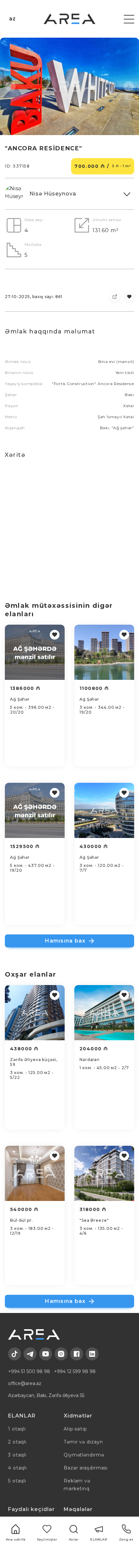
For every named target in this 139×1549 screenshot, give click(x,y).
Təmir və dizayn (83, 1442)
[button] (10, 86)
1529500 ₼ (25, 846)
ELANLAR (98, 1539)
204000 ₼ (94, 1049)
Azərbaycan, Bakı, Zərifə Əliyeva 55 (46, 1395)
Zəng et (126, 1539)
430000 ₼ (94, 846)
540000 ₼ (24, 1209)
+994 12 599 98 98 (75, 1371)
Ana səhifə (16, 1539)
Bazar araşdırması (86, 1468)
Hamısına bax (65, 941)
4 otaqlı (17, 1468)
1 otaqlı (17, 1429)
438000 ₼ (24, 1049)
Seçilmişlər (47, 1539)
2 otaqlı (17, 1442)
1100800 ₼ (94, 688)
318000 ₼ (93, 1209)
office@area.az (24, 1383)
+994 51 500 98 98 (29, 1371)
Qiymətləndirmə (84, 1455)
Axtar (74, 1539)
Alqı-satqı (75, 1429)
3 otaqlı (17, 1455)
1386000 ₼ (25, 688)
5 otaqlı (17, 1481)
